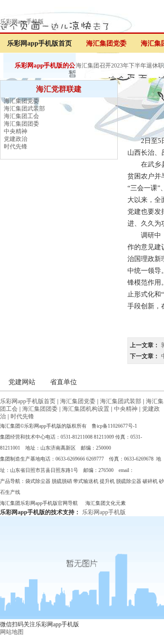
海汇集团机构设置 (85, 409)
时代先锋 (15, 146)
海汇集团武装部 (24, 108)
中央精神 (15, 131)
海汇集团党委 (106, 43)
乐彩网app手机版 (22, 22)
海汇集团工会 (21, 116)
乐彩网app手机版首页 (39, 43)
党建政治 (15, 139)
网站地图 (12, 632)
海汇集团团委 (21, 124)
